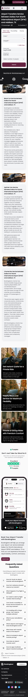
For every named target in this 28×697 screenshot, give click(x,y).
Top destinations (6, 675)
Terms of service (12, 692)
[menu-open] (26, 2)
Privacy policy (22, 692)
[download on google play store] (21, 527)
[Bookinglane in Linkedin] (19, 687)
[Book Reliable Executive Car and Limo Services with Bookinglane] (3, 2)
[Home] (2, 653)
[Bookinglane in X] (16, 687)
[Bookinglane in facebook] (9, 687)
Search (14, 65)
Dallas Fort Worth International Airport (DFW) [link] (13, 655)
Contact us (22, 664)
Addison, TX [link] (6, 657)
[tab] (6, 8)
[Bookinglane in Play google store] (19, 682)
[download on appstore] (9, 527)
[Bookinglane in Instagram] (12, 687)
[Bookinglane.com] (14, 450)
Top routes (4, 678)
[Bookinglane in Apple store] (9, 682)
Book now (5, 559)
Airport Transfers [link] (9, 653)
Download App (19, 2)
